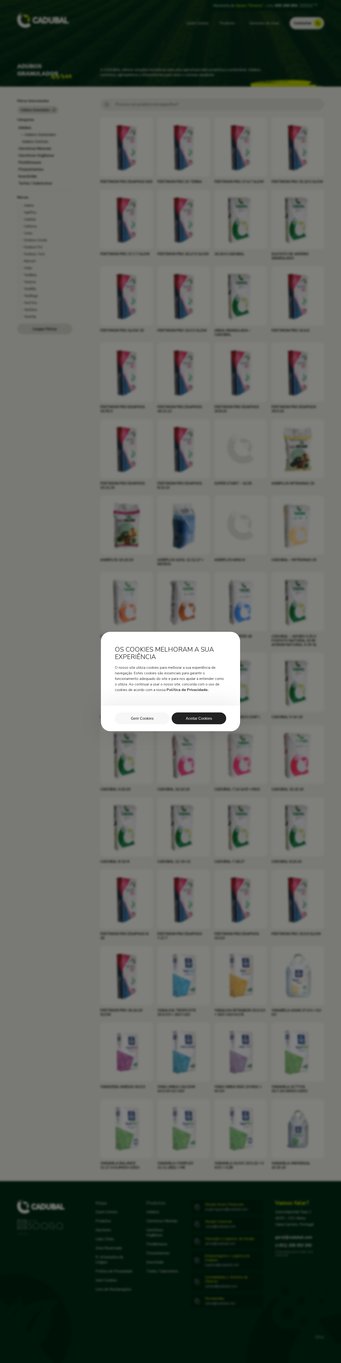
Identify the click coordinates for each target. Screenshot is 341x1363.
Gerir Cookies (142, 718)
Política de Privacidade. (188, 689)
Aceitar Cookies (199, 718)
